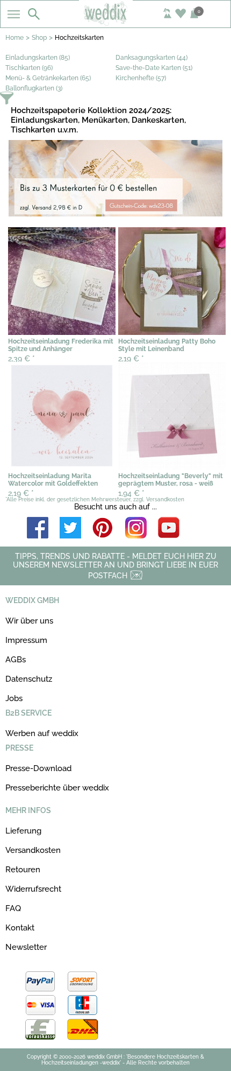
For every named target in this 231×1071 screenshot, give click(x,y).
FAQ (13, 908)
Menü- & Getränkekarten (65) (48, 78)
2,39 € (21, 358)
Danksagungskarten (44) (151, 57)
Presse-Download (38, 768)
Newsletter (26, 947)
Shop (39, 37)
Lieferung (23, 831)
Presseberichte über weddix (57, 788)
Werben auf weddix (41, 733)
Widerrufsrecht (33, 889)
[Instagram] (136, 528)
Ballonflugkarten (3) (33, 88)
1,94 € (131, 493)
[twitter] (70, 528)
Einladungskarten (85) (37, 57)
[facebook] (37, 528)
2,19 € (131, 358)
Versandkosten (33, 850)
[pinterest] (103, 528)
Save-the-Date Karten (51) (154, 68)
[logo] (115, 22)
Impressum (26, 640)
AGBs (15, 659)
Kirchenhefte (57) (141, 78)
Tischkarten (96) (29, 68)
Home (14, 37)
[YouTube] (168, 528)
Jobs (14, 698)
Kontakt (19, 928)
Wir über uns (29, 621)
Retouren (22, 869)
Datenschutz (28, 679)
